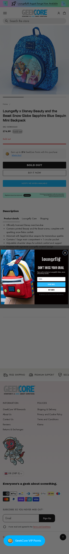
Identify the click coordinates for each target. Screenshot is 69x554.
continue (51, 285)
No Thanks (51, 290)
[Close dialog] (65, 252)
